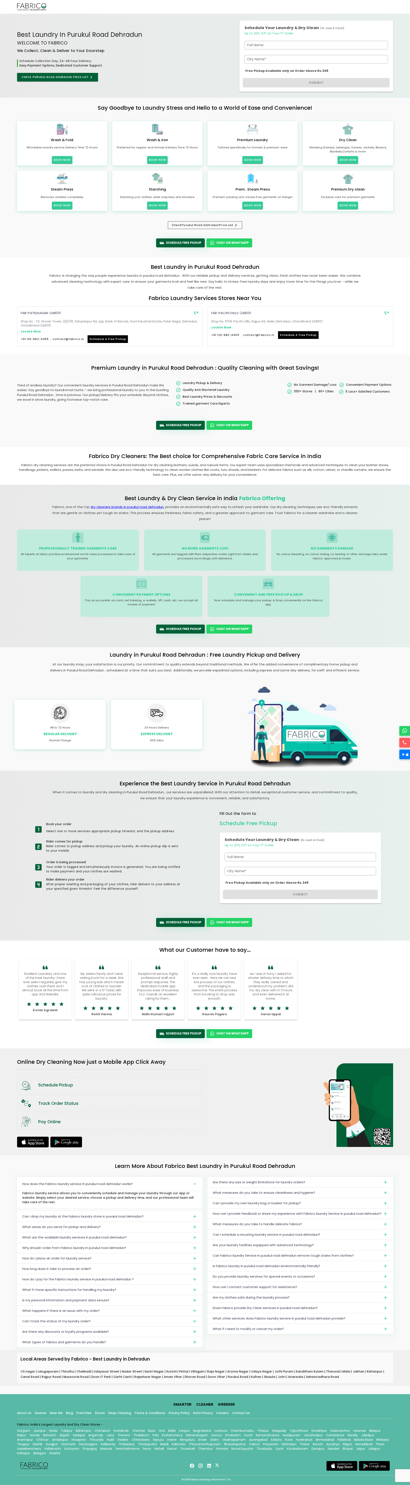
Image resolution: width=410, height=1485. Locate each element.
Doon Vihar (217, 1377)
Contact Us (241, 1413)
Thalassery (127, 1444)
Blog (69, 1413)
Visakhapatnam (234, 1440)
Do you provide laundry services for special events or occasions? (264, 1276)
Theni (380, 1444)
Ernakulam (233, 1435)
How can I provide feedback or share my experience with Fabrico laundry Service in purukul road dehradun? (297, 1213)
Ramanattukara (267, 1435)
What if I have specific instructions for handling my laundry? (69, 1289)
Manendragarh (197, 1435)
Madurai (106, 1449)
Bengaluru (187, 1440)
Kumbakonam (297, 1449)
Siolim (214, 1440)
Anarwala (296, 1377)
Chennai (138, 1431)
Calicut (254, 1444)
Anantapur (25, 1440)
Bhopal (348, 1449)
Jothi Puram (284, 1371)
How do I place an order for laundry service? (56, 1258)
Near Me (56, 1413)
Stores (100, 1413)
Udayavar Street (107, 1371)
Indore (172, 1440)
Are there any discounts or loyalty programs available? (65, 1331)
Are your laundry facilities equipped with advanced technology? (263, 1245)
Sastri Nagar (154, 1371)
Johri (282, 1377)
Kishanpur (375, 1371)
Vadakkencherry (29, 1449)
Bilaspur (375, 1431)
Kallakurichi (53, 1449)
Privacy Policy (179, 1413)
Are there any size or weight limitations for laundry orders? (259, 1182)
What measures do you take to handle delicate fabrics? (257, 1224)
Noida (53, 1431)
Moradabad (363, 1444)
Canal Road (30, 1377)
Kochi (248, 1435)
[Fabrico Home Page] (31, 6)
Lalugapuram (48, 1371)
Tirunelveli (187, 1449)
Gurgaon (23, 1431)
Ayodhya (332, 1444)
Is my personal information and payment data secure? (65, 1300)
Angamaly (95, 1435)
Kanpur (184, 1431)
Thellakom (141, 1435)
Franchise (83, 1413)
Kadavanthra (340, 1431)
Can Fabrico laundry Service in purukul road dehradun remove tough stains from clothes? (283, 1255)
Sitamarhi (68, 1444)
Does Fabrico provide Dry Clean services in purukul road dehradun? (265, 1308)
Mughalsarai (202, 1431)
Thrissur (263, 1431)
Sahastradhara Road (322, 1377)
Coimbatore (335, 1435)
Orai (162, 1431)
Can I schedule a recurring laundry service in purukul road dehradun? (266, 1234)
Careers (222, 1413)
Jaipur (360, 1449)
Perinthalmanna (127, 1449)
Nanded (333, 1449)
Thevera (124, 1435)
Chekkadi (84, 1371)
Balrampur (83, 1431)
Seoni (147, 1449)
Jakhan (359, 1371)
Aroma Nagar (238, 1371)
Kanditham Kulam (310, 1371)
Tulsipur (66, 1431)
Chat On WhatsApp (232, 243)
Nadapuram (291, 1435)
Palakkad (344, 1440)
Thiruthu (68, 1371)
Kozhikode (121, 1431)
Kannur (216, 1435)
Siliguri (347, 1444)
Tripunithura (299, 1431)
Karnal (172, 1449)
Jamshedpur (313, 1435)
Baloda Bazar (363, 1440)
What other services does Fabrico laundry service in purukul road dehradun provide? (279, 1318)
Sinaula (270, 1377)
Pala (155, 1435)
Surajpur (52, 1444)
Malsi (346, 1371)
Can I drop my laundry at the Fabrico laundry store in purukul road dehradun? (83, 1216)
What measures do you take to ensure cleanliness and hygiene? (264, 1192)
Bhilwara (382, 1440)
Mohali (159, 1449)
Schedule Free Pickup (183, 243)
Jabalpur (367, 1435)
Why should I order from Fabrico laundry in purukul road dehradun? (74, 1248)
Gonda (35, 1435)
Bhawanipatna (235, 1444)
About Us (24, 1413)
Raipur (21, 1435)
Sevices (40, 1413)
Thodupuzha (147, 1444)
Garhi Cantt (123, 1377)
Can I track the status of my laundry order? (56, 1321)
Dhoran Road (195, 1377)
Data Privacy (203, 1413)
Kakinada (178, 1444)
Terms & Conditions (150, 1413)
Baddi (164, 1444)
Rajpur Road (52, 1377)
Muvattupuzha (242, 1449)
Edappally (279, 1431)
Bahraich (49, 1435)
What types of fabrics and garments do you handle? (64, 1342)
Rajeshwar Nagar (148, 1377)
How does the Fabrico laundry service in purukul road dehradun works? (77, 1184)
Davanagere (88, 1444)
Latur (110, 1435)
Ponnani (222, 1449)
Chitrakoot (102, 1431)
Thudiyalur (264, 1449)
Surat (280, 1449)
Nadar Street (132, 1371)
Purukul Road (238, 1377)
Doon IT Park (101, 1377)
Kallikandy (108, 1444)
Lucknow (220, 1431)
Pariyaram (270, 1444)
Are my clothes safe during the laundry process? (251, 1297)
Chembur (205, 1449)
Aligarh (65, 1435)
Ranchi (318, 1444)
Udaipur (374, 1449)
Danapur (318, 1449)
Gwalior (122, 1440)
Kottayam (71, 1449)
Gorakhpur (319, 1431)
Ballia (172, 1431)
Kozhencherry (172, 1435)
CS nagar (28, 1371)
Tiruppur (23, 1444)
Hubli (110, 1440)
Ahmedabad (325, 1440)
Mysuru (158, 1440)
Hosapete (79, 1440)
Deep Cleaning (119, 1413)
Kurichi (171, 1371)
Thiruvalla (96, 1440)
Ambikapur (60, 1440)
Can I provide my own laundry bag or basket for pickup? (257, 1203)
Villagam (198, 1371)
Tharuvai (333, 1371)
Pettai (184, 1371)
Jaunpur (40, 1431)
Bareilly (353, 1435)
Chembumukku (242, 1431)
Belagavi (40, 1453)
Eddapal (79, 1435)
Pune (289, 1440)
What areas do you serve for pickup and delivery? (61, 1227)
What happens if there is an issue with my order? (61, 1310)
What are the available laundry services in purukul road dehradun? (74, 1237)
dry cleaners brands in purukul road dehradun (127, 507)
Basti (151, 1431)
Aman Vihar (173, 1377)
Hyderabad (304, 1440)
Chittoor (42, 1440)
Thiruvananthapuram (205, 1444)
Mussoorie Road (76, 1377)
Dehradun (289, 1444)
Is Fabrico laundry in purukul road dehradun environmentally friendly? (266, 1266)
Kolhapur (23, 1453)
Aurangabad (258, 1440)
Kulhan (256, 1377)
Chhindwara (141, 1440)
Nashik (37, 1444)
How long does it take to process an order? (56, 1268)
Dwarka (54, 1453)
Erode (202, 1440)
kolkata (276, 1440)
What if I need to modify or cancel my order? (248, 1329)
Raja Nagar (216, 1371)
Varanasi (359, 1431)
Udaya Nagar (262, 1371)
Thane (304, 1444)
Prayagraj (90, 1449)
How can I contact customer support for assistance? (255, 1287)
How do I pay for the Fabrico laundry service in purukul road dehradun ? (78, 1279)
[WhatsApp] (404, 731)
